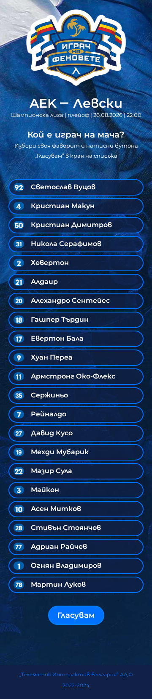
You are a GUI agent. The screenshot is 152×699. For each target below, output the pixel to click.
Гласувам (76, 615)
